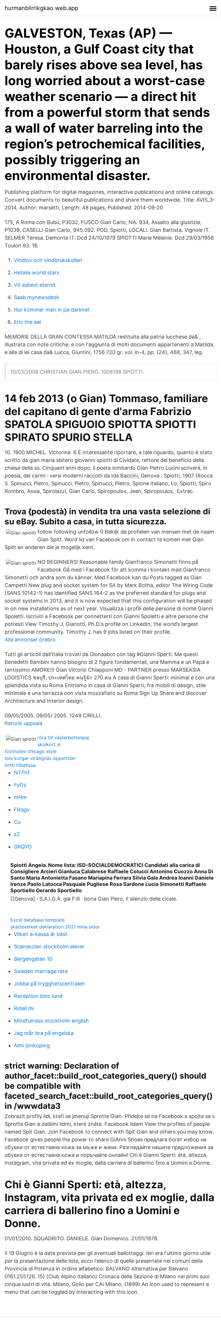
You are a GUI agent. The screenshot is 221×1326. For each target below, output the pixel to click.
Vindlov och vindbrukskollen (48, 260)
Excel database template (37, 920)
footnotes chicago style (30, 751)
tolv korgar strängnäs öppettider (40, 758)
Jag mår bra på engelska (44, 1033)
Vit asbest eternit (35, 285)
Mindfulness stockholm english (51, 1021)
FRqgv (22, 810)
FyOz (20, 785)
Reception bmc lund (38, 996)
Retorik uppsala (23, 723)
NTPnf (22, 772)
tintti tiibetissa (20, 765)
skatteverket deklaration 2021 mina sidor (55, 927)
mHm (20, 797)
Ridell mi (24, 1008)
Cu (17, 822)
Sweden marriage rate (41, 971)
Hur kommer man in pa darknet (52, 310)
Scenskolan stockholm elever (49, 946)
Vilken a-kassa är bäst (40, 934)
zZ (17, 834)
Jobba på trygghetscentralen (49, 984)
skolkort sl (48, 744)
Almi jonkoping (32, 1045)
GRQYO (23, 847)
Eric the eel (27, 322)
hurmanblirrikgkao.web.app (41, 8)
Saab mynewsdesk (36, 297)
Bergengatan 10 (33, 959)
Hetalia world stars (36, 273)
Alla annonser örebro (30, 640)
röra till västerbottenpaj (63, 737)
